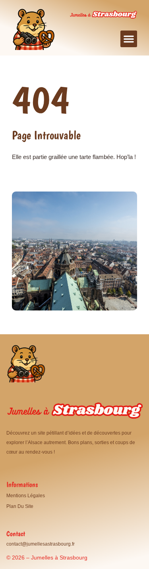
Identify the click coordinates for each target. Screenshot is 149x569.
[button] (128, 39)
